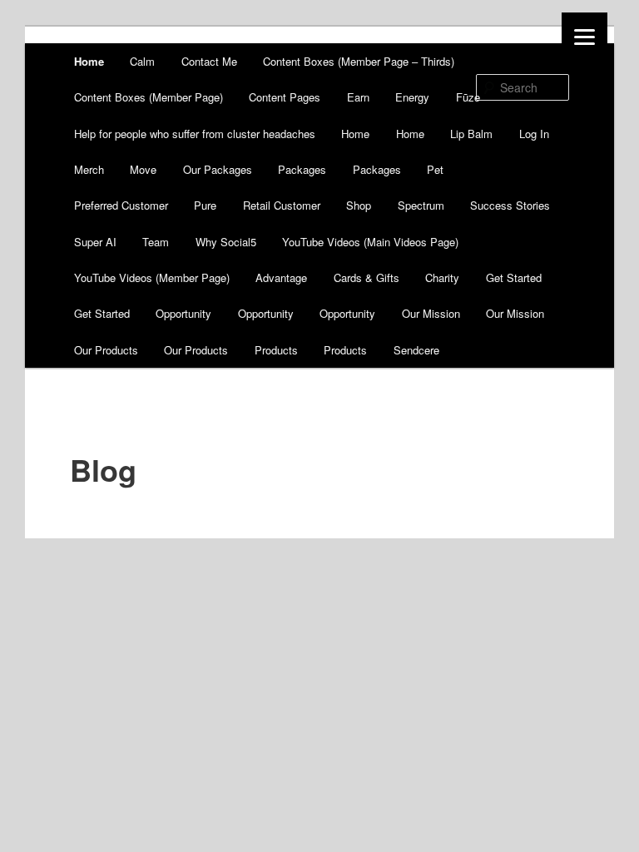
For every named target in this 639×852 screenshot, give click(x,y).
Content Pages (284, 97)
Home (89, 61)
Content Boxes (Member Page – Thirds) (358, 61)
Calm (142, 61)
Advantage (281, 277)
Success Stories (510, 205)
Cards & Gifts (366, 277)
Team (155, 242)
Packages (302, 169)
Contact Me (209, 61)
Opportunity (183, 313)
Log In (534, 133)
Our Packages (217, 169)
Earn (358, 97)
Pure (205, 205)
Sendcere (416, 350)
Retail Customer (281, 205)
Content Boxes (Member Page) (148, 97)
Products (276, 350)
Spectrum (421, 205)
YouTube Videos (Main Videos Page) (370, 242)
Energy (412, 97)
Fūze (468, 97)
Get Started (514, 277)
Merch (89, 169)
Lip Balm (471, 133)
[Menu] (584, 35)
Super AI (95, 242)
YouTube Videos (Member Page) (152, 277)
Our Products (106, 350)
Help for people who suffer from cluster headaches (194, 133)
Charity (442, 277)
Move (143, 169)
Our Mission (431, 313)
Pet (435, 169)
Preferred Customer (121, 205)
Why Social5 (226, 242)
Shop (358, 205)
